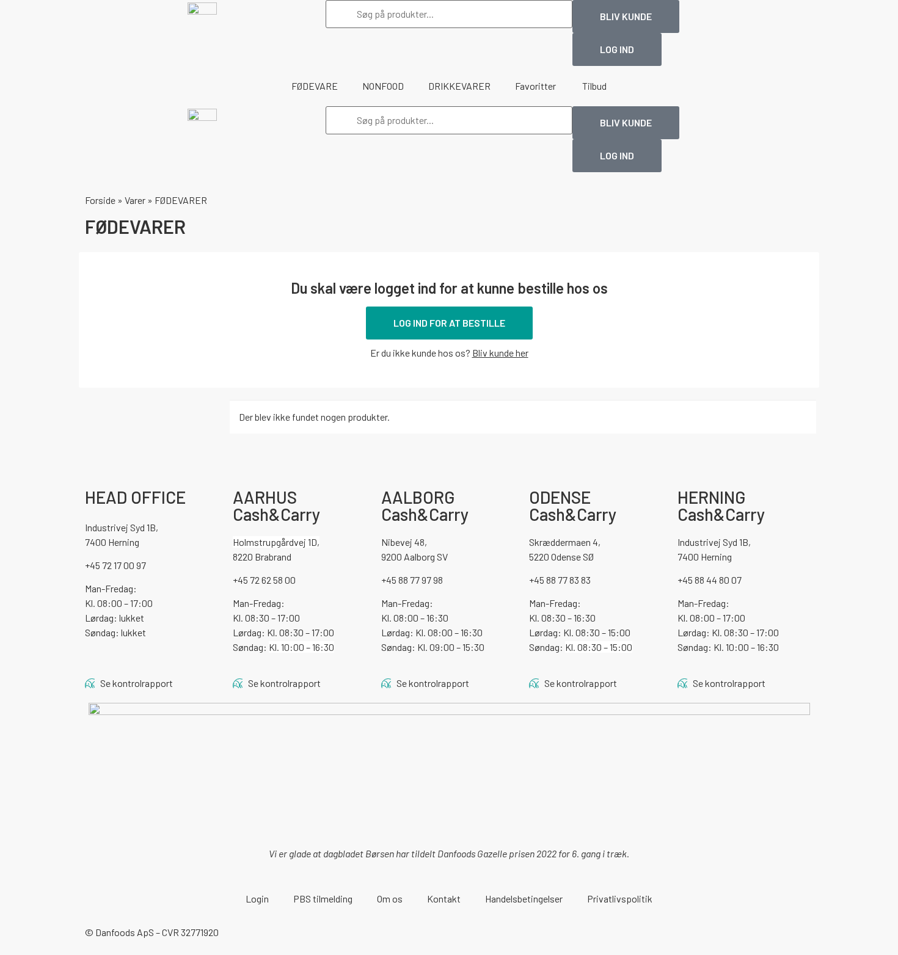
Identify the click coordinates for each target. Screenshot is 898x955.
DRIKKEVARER (459, 86)
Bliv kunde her (500, 352)
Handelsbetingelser (524, 898)
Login (257, 898)
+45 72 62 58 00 (264, 580)
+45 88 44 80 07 (709, 580)
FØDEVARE (314, 86)
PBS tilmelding (322, 898)
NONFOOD (383, 86)
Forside (100, 200)
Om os (390, 898)
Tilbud (594, 86)
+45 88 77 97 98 (412, 580)
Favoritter (536, 86)
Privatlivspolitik (619, 898)
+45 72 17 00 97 (115, 565)
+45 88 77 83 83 (560, 580)
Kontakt (444, 898)
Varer (135, 200)
